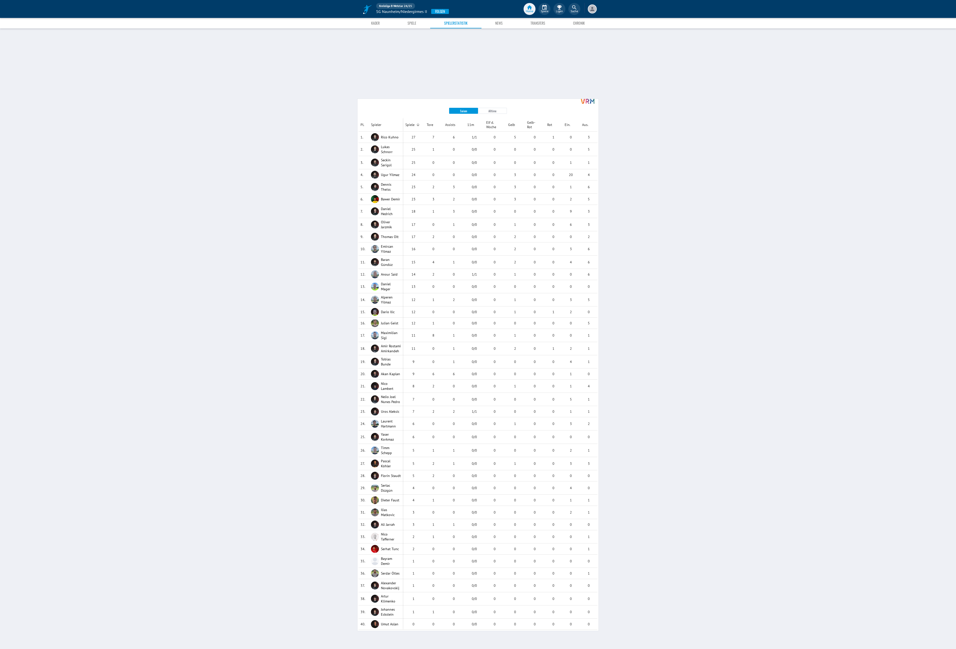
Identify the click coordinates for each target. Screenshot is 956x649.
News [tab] (499, 23)
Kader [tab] (375, 23)
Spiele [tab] (412, 23)
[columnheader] (363, 125)
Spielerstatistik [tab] (456, 23)
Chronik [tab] (579, 23)
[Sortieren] (418, 124)
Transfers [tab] (538, 23)
